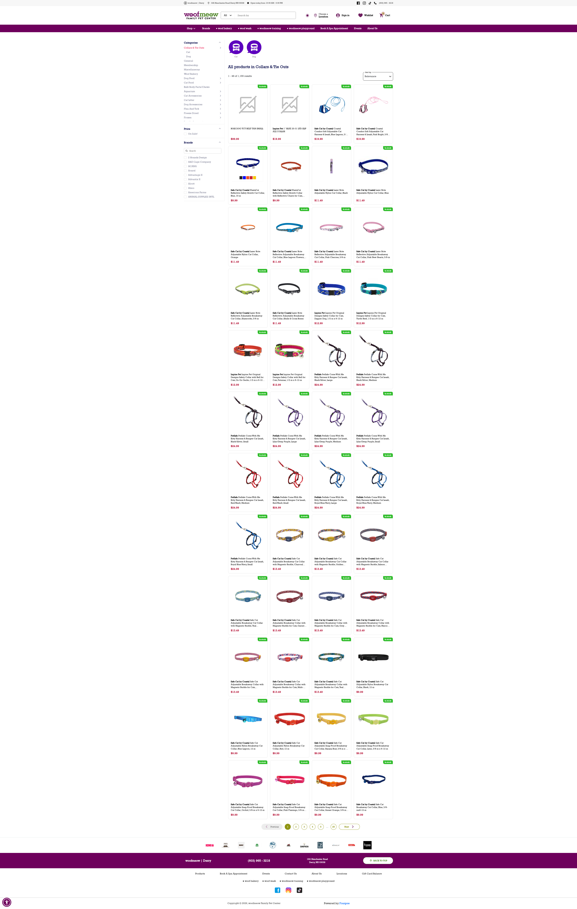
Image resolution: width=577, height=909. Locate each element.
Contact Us (291, 873)
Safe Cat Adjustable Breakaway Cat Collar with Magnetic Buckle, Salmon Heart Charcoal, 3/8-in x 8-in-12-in (373, 561)
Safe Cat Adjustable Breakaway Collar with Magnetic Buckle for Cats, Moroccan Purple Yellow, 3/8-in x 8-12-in (247, 684)
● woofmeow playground (300, 28)
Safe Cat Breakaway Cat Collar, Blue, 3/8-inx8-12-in (372, 807)
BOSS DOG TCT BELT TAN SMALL (247, 128)
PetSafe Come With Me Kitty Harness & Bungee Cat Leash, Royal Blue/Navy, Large (330, 500)
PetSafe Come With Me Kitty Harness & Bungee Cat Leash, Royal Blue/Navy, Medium (372, 500)
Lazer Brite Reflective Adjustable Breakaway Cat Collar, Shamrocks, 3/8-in (246, 316)
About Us (372, 28)
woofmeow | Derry (196, 3)
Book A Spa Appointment (334, 28)
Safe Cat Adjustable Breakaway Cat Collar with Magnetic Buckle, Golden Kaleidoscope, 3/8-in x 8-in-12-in (330, 561)
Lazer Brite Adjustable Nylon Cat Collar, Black (331, 191)
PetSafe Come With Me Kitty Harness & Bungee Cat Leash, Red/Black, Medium (247, 500)
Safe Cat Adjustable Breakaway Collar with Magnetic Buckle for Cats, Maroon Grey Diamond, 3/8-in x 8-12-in (372, 623)
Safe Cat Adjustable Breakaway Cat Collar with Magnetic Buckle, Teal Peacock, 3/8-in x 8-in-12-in (247, 623)
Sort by (368, 72)
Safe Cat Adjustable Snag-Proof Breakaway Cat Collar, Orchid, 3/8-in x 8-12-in (247, 807)
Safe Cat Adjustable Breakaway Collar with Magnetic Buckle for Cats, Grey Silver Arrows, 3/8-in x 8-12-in (330, 623)
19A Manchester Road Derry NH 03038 (227, 3)
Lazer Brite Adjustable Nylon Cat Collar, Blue (372, 191)
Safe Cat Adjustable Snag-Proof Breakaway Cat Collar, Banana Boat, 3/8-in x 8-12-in (331, 746)
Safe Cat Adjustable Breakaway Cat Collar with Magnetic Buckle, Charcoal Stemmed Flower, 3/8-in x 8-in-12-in (289, 561)
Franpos (344, 903)
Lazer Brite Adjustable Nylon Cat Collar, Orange (245, 254)
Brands (206, 28)
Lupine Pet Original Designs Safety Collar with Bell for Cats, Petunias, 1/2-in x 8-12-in (289, 377)
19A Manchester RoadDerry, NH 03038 (317, 860)
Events (357, 28)
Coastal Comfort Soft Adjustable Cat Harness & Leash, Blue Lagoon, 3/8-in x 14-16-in (331, 131)
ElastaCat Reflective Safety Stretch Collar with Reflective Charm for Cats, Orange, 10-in (288, 193)
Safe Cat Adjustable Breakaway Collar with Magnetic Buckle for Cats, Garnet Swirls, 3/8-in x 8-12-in (289, 623)
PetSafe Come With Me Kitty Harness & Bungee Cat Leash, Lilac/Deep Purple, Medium (330, 438)
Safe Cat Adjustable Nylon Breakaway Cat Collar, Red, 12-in (288, 746)
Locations (342, 873)
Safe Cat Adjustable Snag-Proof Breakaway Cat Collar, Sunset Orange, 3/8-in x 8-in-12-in (331, 807)
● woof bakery (224, 28)
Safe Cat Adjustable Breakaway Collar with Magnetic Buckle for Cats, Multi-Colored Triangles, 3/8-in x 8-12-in (290, 684)
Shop (189, 28)
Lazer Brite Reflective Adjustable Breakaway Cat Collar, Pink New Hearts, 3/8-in (373, 254)
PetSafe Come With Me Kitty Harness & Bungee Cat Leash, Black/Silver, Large (330, 377)
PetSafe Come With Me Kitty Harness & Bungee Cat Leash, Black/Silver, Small (247, 438)
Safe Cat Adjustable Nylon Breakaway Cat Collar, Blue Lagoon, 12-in (247, 746)
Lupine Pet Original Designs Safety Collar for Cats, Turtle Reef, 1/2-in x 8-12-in (371, 316)
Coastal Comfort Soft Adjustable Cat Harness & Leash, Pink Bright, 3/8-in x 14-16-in (373, 131)
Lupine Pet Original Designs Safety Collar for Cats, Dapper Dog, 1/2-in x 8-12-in (329, 316)
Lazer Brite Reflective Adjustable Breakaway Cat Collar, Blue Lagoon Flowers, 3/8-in (288, 254)
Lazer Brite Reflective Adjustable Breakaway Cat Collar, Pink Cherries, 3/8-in (330, 254)
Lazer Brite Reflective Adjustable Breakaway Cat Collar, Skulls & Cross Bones (288, 316)
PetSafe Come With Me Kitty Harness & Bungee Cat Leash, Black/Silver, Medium (372, 377)
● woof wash (244, 28)
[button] (7, 902)
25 (333, 826)
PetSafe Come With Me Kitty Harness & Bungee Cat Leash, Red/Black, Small (289, 500)
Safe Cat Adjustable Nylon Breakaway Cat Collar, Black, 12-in (372, 684)
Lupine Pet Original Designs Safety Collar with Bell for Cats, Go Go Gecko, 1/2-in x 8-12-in (247, 377)
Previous (274, 826)
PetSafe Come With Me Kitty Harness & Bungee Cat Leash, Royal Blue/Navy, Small (247, 561)
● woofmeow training (269, 28)
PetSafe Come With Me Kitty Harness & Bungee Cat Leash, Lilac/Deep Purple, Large (289, 438)
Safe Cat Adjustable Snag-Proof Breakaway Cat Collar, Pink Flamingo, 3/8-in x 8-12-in (289, 807)
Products (200, 873)
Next (346, 826)
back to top (380, 860)
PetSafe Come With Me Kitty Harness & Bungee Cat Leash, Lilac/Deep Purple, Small (372, 438)
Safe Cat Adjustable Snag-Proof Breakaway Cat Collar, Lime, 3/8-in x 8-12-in (372, 746)
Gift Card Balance (372, 873)
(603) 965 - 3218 (386, 3)
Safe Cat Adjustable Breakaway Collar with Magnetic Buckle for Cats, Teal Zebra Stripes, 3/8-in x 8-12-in (330, 684)
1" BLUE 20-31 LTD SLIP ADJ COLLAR (289, 130)
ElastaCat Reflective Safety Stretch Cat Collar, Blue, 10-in (248, 193)
